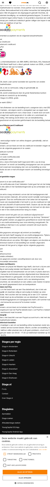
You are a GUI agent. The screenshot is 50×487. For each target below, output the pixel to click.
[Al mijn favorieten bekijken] (10, 2)
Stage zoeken (7, 418)
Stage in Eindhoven (9, 378)
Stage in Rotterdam (9, 351)
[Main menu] (3, 2)
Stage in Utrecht (8, 355)
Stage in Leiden (8, 360)
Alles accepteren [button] (24, 472)
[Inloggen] (47, 2)
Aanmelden (6, 414)
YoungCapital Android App (12, 432)
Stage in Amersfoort (9, 369)
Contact (5, 394)
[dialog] (25, 460)
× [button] (47, 437)
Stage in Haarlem (8, 364)
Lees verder (43, 449)
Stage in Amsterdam (10, 346)
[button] (25, 483)
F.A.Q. (4, 389)
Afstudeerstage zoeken (11, 423)
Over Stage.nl (7, 398)
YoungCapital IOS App (10, 427)
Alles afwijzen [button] (25, 478)
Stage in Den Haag (9, 373)
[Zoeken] (40, 2)
